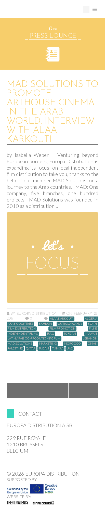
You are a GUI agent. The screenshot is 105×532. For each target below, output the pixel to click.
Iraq (50, 333)
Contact (30, 414)
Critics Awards (70, 323)
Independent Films (23, 333)
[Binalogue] (43, 502)
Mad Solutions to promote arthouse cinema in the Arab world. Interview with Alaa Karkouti (52, 112)
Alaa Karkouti (61, 318)
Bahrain (45, 323)
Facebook (23, 390)
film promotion (62, 328)
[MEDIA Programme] (32, 487)
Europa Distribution (31, 11)
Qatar (30, 348)
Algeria (91, 318)
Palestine (15, 348)
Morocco (72, 343)
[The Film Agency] (17, 502)
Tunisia (57, 348)
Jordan (70, 333)
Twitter (54, 390)
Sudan (43, 348)
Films (93, 328)
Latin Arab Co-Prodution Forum (34, 338)
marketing (48, 343)
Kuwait (91, 333)
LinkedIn (84, 390)
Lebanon (90, 338)
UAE (70, 348)
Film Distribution (22, 328)
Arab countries (20, 323)
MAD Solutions (20, 343)
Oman (92, 343)
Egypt (92, 323)
